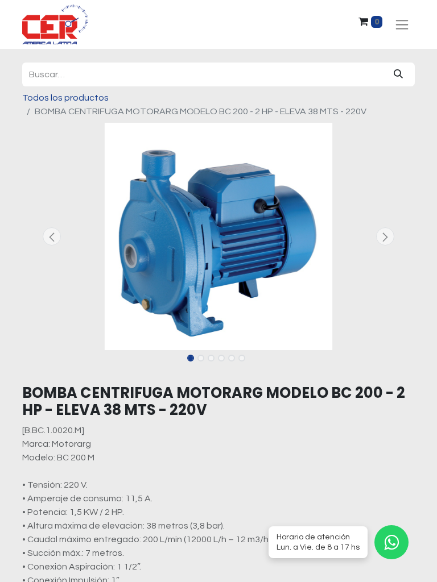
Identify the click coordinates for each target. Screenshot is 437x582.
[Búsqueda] (398, 74)
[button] (51, 236)
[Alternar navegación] (402, 24)
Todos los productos (65, 97)
